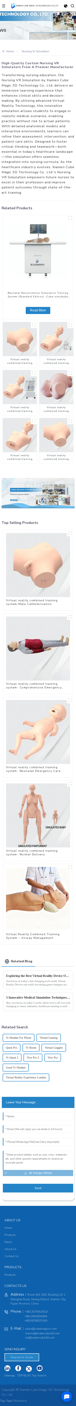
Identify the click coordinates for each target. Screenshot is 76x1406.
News (8, 1242)
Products (10, 1235)
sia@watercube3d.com (40, 1338)
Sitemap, (10, 1375)
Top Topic (6, 1401)
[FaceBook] (18, 1368)
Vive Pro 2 (33, 1057)
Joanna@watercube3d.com (42, 1333)
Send (38, 1188)
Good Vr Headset (16, 1067)
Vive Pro (53, 1057)
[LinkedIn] (7, 1368)
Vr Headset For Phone (18, 1037)
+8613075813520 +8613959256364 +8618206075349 (29, 1316)
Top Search (39, 1375)
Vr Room (31, 1047)
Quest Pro (11, 1047)
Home (10, 51)
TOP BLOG (24, 1375)
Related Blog (21, 961)
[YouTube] (29, 1369)
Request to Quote (22, 1357)
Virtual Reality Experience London (26, 1077)
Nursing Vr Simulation (35, 51)
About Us (10, 1249)
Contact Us (11, 1256)
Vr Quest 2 (12, 1057)
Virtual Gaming (49, 1037)
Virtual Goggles (54, 1047)
